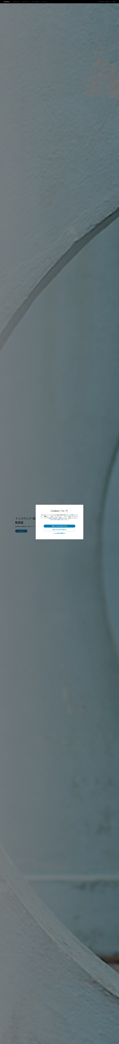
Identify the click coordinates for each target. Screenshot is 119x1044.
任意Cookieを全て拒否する (59, 529)
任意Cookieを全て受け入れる (59, 526)
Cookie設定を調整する (59, 533)
